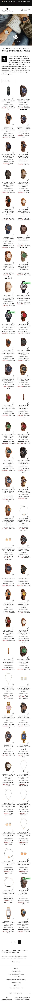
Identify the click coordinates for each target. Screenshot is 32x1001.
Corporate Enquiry (16, 982)
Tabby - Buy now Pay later (16, 988)
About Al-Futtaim (16, 971)
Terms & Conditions (16, 977)
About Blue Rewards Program (16, 974)
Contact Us (16, 985)
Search (16, 968)
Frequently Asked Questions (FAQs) (16, 979)
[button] (23, 109)
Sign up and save (15, 993)
